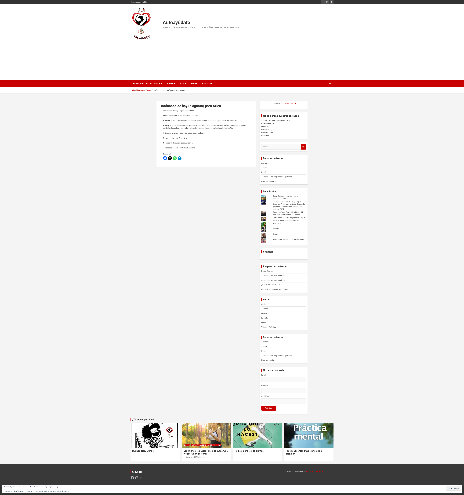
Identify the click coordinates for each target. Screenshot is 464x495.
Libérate (264, 318)
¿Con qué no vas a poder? (271, 285)
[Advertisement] (232, 59)
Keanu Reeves (267, 271)
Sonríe (263, 172)
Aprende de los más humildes (273, 276)
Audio (263, 304)
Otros (263, 135)
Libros (263, 126)
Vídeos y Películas (268, 327)
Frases (264, 313)
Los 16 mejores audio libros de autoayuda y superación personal (206, 452)
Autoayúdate (176, 22)
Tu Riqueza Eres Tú (288, 104)
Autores (264, 309)
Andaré (264, 167)
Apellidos (265, 396)
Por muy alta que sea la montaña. (274, 289)
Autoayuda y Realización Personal (274, 120)
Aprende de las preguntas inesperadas (276, 177)
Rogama (202, 457)
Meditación (265, 132)
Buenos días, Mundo (143, 450)
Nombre (264, 385)
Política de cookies (63, 491)
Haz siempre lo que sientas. (249, 450)
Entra (194, 83)
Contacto (207, 83)
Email (263, 375)
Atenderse (265, 163)
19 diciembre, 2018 (191, 457)
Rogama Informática (314, 471)
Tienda (183, 83)
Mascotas (265, 129)
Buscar (303, 147)
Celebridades (266, 123)
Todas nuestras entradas (146, 83)
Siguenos (268, 251)
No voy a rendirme (268, 181)
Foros (170, 83)
